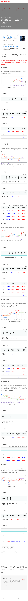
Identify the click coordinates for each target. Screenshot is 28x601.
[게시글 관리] (8, 548)
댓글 (2, 572)
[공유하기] (6, 548)
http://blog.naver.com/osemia (9, 35)
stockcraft (3, 596)
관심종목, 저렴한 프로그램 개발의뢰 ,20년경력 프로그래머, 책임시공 (10, 39)
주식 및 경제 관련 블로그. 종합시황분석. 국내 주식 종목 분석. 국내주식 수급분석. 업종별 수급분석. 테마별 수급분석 (11, 581)
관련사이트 (3, 594)
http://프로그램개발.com (8, 44)
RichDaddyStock (5, 1)
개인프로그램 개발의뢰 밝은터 (10, 37)
